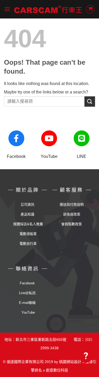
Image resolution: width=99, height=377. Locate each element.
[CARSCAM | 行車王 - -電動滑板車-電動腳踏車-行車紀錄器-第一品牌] (48, 9)
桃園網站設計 (70, 362)
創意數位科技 (57, 370)
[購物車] (90, 9)
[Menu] (7, 9)
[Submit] (89, 101)
